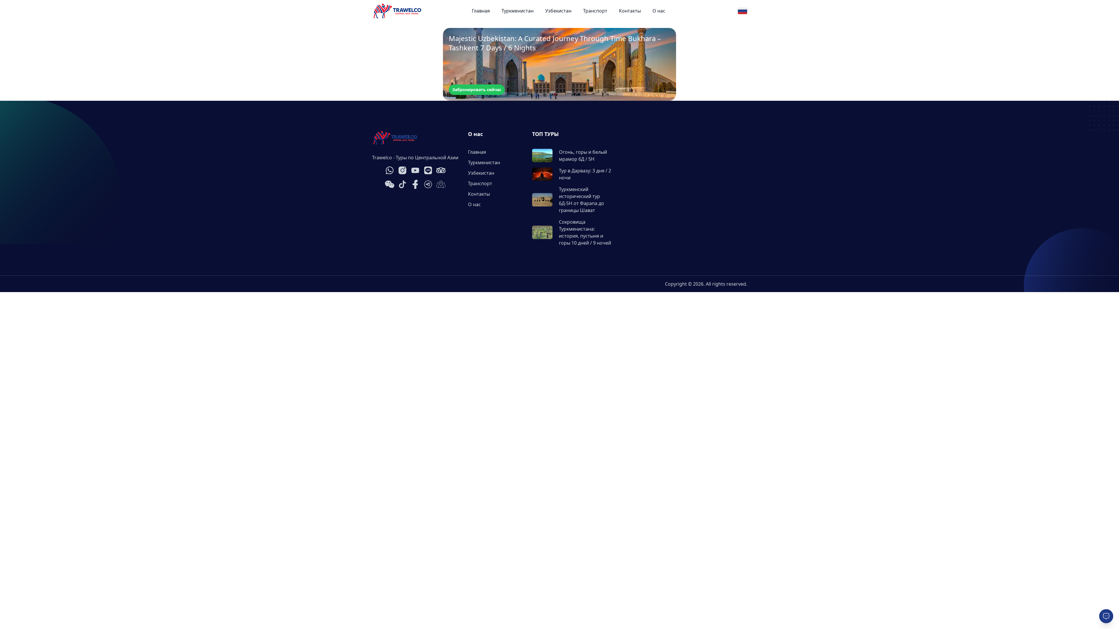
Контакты (630, 11)
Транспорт (595, 11)
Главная (481, 11)
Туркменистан (518, 11)
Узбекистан (558, 11)
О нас (658, 11)
